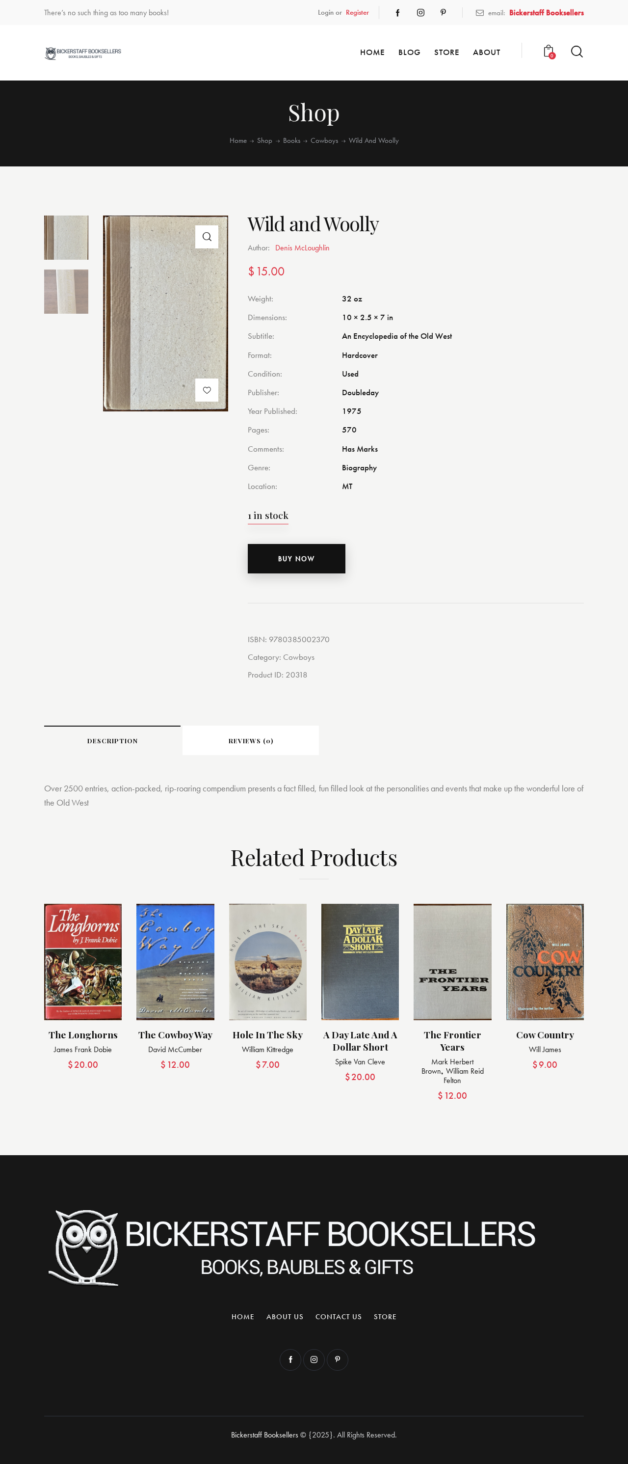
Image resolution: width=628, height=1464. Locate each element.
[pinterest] (443, 12)
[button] (206, 236)
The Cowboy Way (175, 1035)
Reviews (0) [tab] (251, 740)
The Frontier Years (452, 1041)
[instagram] (420, 12)
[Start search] (577, 52)
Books (291, 140)
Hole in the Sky (268, 1035)
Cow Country (545, 1035)
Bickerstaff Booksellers (264, 1435)
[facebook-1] (398, 12)
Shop (264, 140)
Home (238, 140)
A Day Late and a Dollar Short (360, 1041)
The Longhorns (83, 1035)
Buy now (296, 558)
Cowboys (324, 140)
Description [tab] (112, 740)
